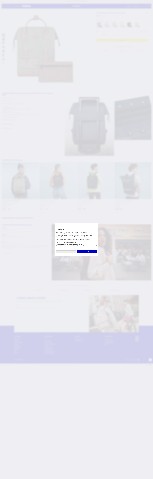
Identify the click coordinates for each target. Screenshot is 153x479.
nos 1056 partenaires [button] (72, 232)
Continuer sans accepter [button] (92, 225)
